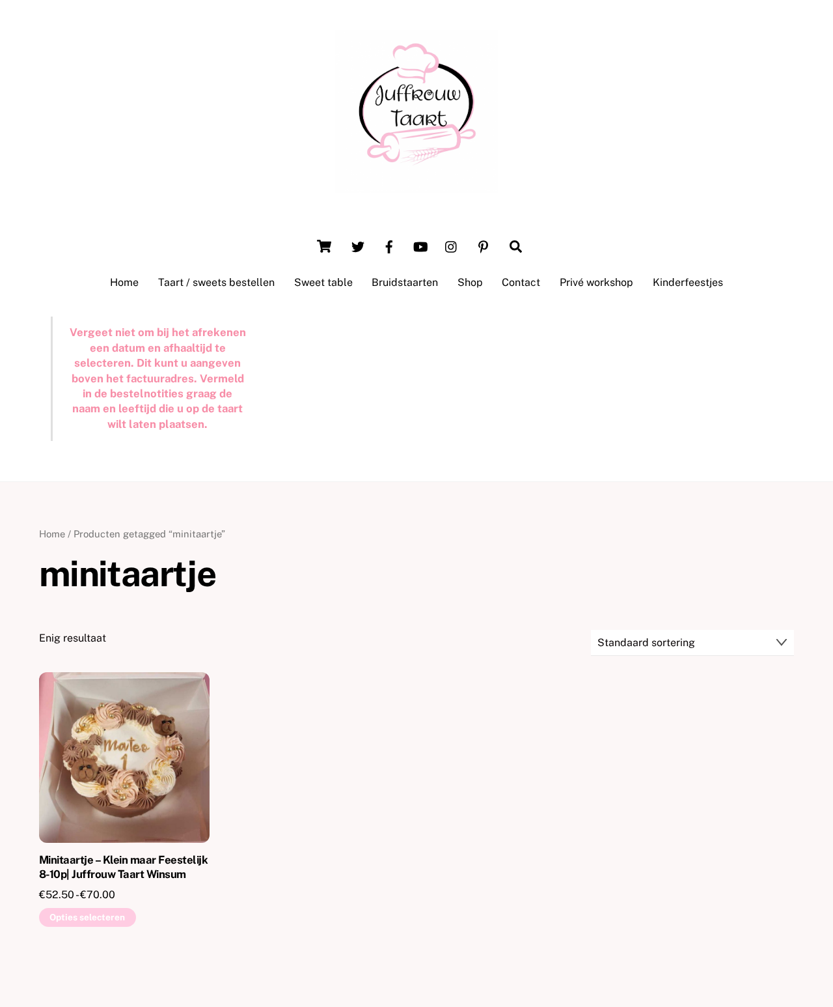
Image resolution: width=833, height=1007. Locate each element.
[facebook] (389, 245)
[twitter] (358, 245)
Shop (470, 282)
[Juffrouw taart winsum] (416, 186)
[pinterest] (483, 245)
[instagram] (452, 245)
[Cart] (324, 246)
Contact (521, 282)
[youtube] (420, 245)
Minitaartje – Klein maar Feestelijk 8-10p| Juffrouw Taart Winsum (123, 867)
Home (124, 282)
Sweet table (323, 282)
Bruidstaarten (405, 282)
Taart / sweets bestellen (216, 282)
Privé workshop (596, 282)
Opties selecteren (87, 917)
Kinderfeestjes (688, 282)
